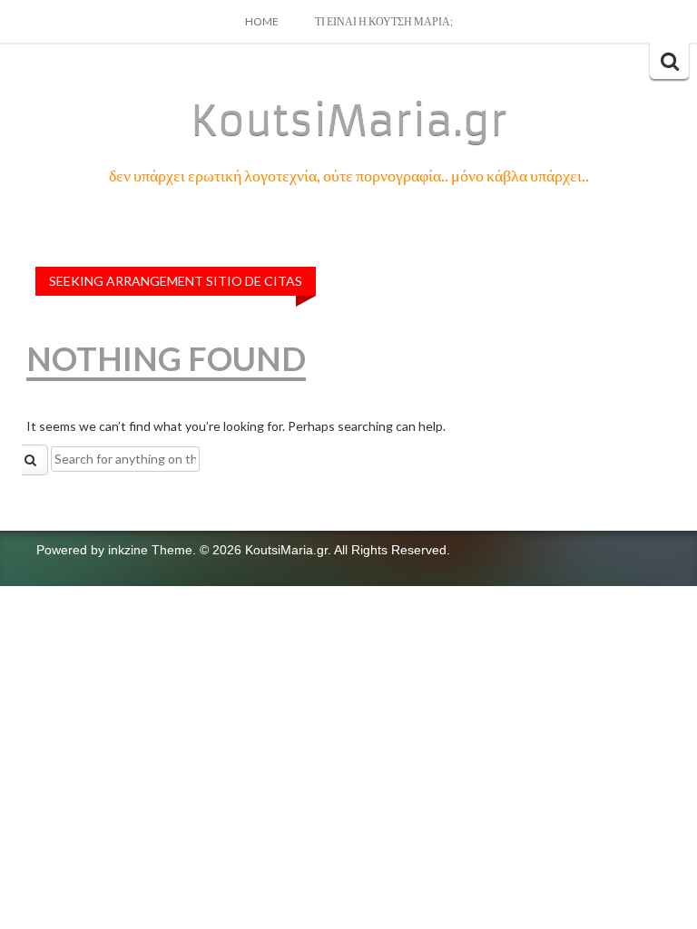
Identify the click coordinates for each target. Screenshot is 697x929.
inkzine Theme (150, 550)
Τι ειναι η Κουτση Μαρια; (384, 21)
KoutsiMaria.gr (349, 120)
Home (262, 21)
